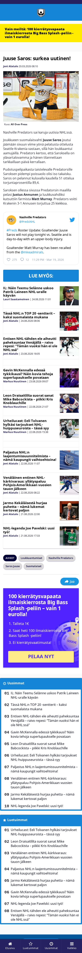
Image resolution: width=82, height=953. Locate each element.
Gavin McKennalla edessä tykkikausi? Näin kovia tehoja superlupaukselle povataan (28, 374)
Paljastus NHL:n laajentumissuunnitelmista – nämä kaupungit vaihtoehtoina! (29, 456)
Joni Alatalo (10, 66)
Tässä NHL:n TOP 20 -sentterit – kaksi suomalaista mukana (29, 315)
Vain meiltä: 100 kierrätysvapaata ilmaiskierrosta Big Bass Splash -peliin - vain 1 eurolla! (39, 33)
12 (27, 260)
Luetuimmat (17, 820)
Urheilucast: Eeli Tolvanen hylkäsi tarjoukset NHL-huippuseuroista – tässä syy (26, 424)
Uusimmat (15, 683)
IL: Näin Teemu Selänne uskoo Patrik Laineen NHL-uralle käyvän (28, 292)
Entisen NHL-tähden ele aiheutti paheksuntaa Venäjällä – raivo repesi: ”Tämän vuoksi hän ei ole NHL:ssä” (30, 344)
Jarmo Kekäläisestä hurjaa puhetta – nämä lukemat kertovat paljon (25, 506)
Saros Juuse (13, 566)
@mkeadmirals (32, 252)
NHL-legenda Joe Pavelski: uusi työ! (29, 530)
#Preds (12, 230)
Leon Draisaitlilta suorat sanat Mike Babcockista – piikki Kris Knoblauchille (28, 399)
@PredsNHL (27, 221)
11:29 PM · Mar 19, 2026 (48, 260)
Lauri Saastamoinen (16, 299)
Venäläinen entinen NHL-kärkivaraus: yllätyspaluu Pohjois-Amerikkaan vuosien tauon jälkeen (27, 483)
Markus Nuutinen (14, 381)
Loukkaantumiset (31, 558)
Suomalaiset (33, 566)
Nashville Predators (61, 558)
